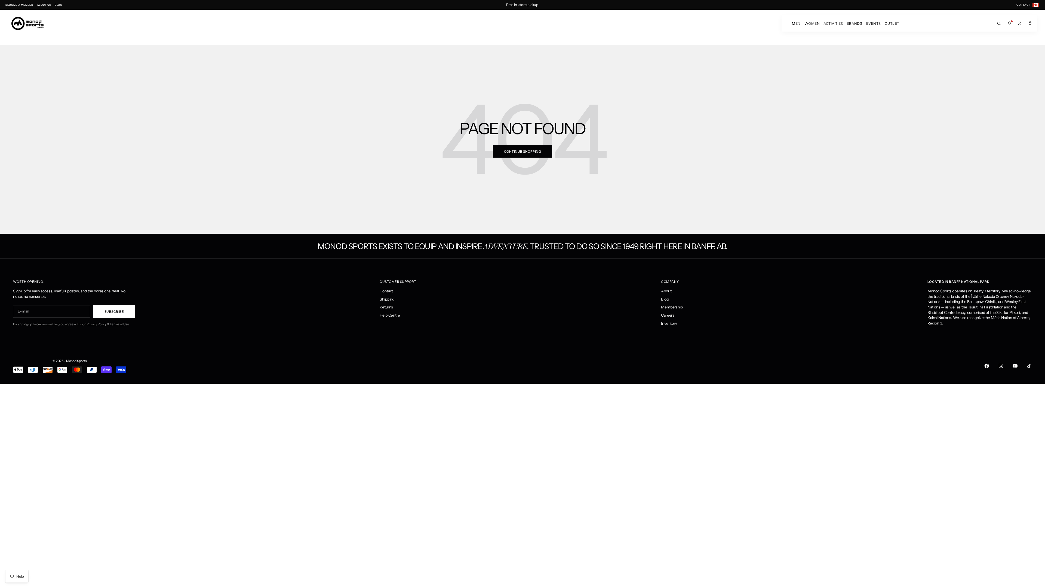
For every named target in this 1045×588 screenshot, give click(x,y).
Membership (672, 307)
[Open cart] (1030, 23)
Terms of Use (119, 324)
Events (873, 23)
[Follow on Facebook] (986, 366)
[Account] (1020, 23)
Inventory (669, 323)
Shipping (387, 299)
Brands (854, 23)
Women (812, 23)
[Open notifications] (1009, 23)
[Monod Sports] (27, 23)
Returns (386, 307)
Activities (833, 23)
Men (796, 23)
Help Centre (390, 315)
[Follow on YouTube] (1015, 366)
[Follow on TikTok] (1029, 366)
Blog (664, 299)
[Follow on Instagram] (1001, 366)
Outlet (892, 23)
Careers (667, 315)
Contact (386, 291)
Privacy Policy (96, 324)
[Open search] (999, 23)
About (666, 291)
